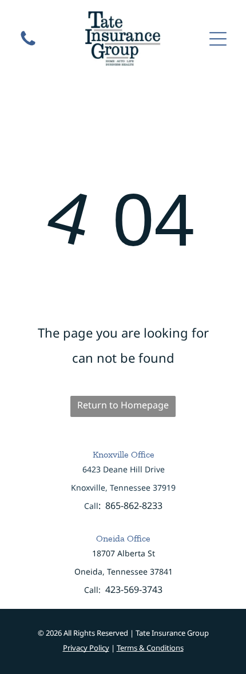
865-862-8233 (133, 505)
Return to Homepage (123, 405)
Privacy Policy (86, 648)
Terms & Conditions (150, 648)
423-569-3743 (133, 589)
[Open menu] (218, 38)
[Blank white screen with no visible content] (28, 44)
